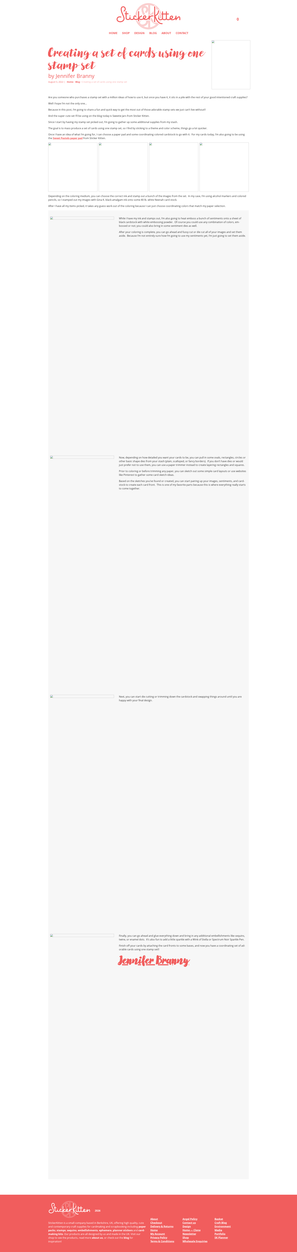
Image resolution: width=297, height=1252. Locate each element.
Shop (126, 33)
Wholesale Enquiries (195, 1241)
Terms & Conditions (162, 1241)
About (166, 33)
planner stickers (123, 1230)
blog (126, 1237)
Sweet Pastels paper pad (68, 138)
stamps (61, 1230)
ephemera (105, 1230)
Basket (219, 1219)
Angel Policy (190, 1219)
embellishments (88, 1230)
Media (218, 1230)
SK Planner (221, 1237)
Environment (223, 1226)
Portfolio (220, 1234)
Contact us (189, 1222)
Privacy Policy (158, 1237)
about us (97, 1237)
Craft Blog (221, 1222)
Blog (153, 33)
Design (139, 33)
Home (113, 33)
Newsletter (189, 1234)
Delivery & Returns (161, 1226)
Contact (182, 33)
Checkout (156, 1222)
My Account (157, 1234)
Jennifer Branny (154, 960)
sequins (72, 1230)
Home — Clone (191, 1230)
